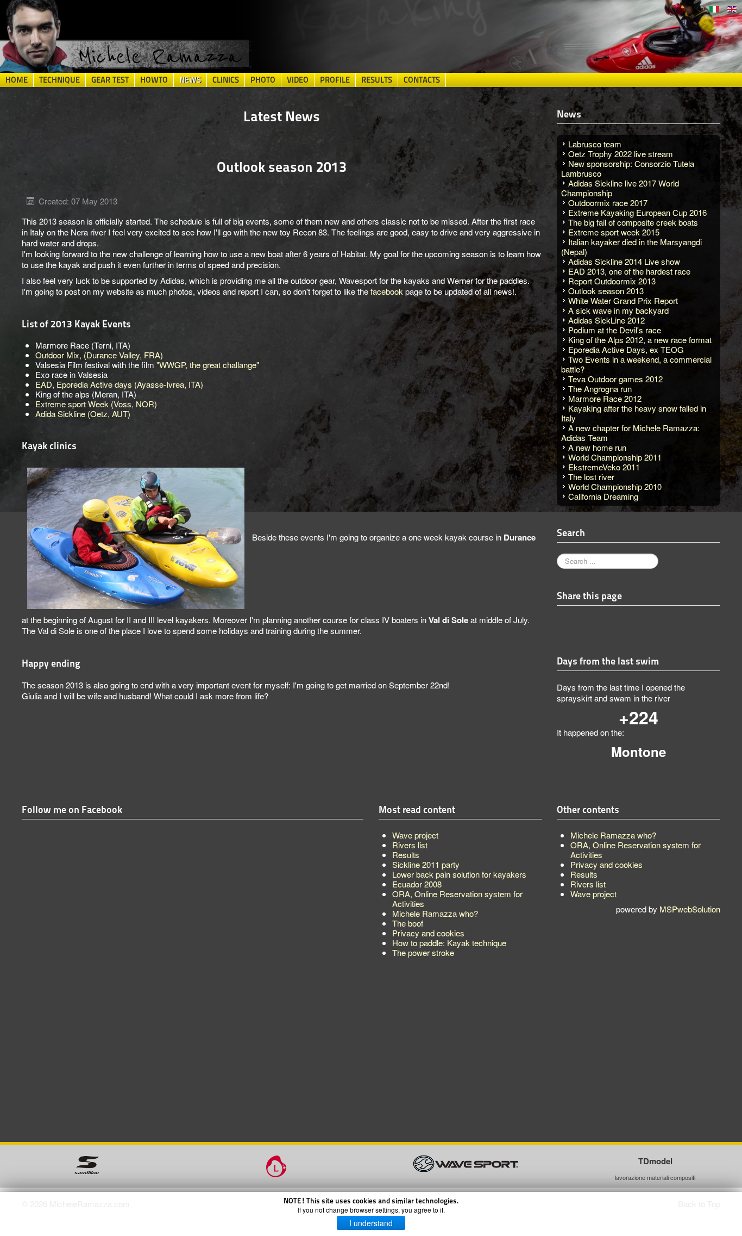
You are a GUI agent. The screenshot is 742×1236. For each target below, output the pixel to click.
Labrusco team (594, 144)
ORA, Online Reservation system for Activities (635, 849)
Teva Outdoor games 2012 (615, 378)
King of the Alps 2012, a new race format (640, 339)
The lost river (591, 476)
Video (298, 80)
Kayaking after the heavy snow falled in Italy (633, 413)
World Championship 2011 (615, 457)
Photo (262, 80)
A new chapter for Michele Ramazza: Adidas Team (630, 432)
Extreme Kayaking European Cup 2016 (637, 212)
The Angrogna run (600, 388)
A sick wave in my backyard (618, 310)
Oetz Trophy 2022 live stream (620, 153)
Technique (59, 80)
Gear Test (110, 80)
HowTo (154, 80)
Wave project (593, 893)
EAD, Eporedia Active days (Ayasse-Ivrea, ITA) (119, 384)
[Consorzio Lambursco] (276, 1165)
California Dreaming (603, 496)
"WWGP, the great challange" (207, 364)
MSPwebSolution (689, 909)
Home (16, 80)
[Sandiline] (86, 1164)
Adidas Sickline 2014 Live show (624, 261)
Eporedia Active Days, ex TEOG (626, 349)
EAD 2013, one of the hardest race (629, 271)
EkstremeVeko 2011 (604, 467)
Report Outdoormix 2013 (612, 281)
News (190, 80)
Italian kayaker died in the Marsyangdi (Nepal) (631, 246)
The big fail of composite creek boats (633, 222)
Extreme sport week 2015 (613, 232)
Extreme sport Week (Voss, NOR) (96, 403)
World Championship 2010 (615, 486)
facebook (386, 291)
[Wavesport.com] (465, 1162)
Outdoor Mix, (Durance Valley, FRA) (99, 355)
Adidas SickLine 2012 (606, 320)
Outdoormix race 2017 (607, 202)
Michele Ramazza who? (613, 835)
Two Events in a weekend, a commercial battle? (636, 364)
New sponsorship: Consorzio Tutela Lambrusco (627, 168)
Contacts (422, 80)
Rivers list (588, 884)
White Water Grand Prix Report (623, 300)
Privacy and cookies (606, 864)
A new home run (597, 447)
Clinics (225, 80)
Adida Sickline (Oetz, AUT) (82, 413)
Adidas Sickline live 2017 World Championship (620, 187)
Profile (335, 80)
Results (376, 80)
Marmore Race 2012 (605, 398)
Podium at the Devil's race (614, 330)
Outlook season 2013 (606, 290)
